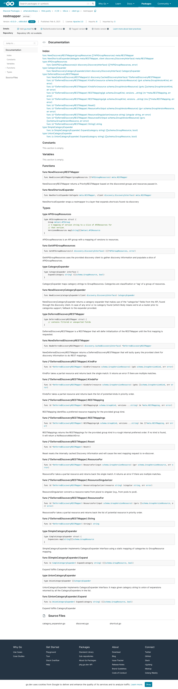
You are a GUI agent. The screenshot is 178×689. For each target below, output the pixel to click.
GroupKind (111, 405)
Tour (48, 656)
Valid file (26, 29)
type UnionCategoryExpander (57, 133)
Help (48, 664)
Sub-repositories (86, 656)
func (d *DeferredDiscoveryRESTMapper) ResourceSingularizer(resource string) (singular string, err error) (99, 114)
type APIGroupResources (54, 61)
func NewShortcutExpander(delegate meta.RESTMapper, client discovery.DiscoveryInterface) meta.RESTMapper (98, 58)
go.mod (27, 29)
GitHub (148, 656)
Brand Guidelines (119, 669)
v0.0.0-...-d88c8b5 (15, 21)
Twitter (148, 652)
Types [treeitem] (9, 72)
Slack (147, 660)
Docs (129, 3)
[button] (18, 29)
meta (114, 177)
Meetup (148, 669)
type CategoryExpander (54, 68)
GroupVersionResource (119, 367)
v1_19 (57, 11)
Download (116, 652)
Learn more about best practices (127, 29)
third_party (46, 11)
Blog (114, 656)
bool (101, 275)
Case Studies (18, 656)
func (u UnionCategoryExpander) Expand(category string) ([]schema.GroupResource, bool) (92, 136)
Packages (146, 3)
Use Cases (17, 652)
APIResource (94, 230)
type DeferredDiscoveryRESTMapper (60, 74)
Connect (150, 647)
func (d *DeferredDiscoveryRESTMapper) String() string (74, 124)
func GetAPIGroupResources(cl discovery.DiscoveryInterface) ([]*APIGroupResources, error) (92, 64)
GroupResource (90, 275)
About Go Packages (87, 660)
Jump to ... (10, 43)
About (115, 647)
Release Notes (118, 664)
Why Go (102, 3)
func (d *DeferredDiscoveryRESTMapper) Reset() (71, 105)
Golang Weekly (151, 673)
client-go (75, 11)
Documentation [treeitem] (13, 50)
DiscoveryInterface (124, 195)
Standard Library (86, 652)
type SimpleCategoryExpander (57, 127)
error (132, 251)
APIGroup (66, 222)
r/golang (148, 664)
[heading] (11, 4)
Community (163, 3)
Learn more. (137, 684)
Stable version (100, 29)
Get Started (52, 647)
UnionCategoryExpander (63, 602)
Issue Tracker (118, 660)
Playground (51, 652)
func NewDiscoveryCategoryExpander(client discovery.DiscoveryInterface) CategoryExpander (93, 71)
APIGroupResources (101, 177)
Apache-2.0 (78, 21)
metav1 (57, 222)
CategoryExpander (126, 295)
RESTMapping (154, 405)
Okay (148, 684)
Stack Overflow (52, 660)
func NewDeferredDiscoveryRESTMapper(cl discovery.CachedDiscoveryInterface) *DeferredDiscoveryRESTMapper (104, 77)
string (75, 230)
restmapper (88, 11)
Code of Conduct (119, 673)
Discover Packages (11, 11)
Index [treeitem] (9, 55)
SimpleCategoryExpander (63, 563)
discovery (109, 195)
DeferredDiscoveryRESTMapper (137, 346)
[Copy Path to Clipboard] (95, 11)
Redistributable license (52, 29)
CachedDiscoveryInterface (107, 346)
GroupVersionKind (152, 367)
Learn (118, 3)
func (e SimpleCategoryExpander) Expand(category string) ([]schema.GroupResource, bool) (92, 130)
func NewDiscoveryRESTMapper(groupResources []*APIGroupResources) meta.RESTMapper (88, 55)
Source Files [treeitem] (12, 77)
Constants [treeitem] (11, 59)
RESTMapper (122, 177)
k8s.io (65, 11)
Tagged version (78, 29)
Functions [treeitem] (11, 68)
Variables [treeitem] (10, 64)
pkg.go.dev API (85, 664)
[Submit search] (93, 3)
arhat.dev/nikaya (30, 11)
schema (79, 275)
